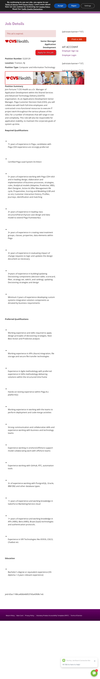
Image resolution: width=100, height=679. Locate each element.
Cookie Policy (44, 7)
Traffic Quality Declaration (31, 9)
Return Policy (10, 615)
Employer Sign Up (70, 50)
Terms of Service (76, 615)
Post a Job (77, 39)
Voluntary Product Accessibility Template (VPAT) (52, 615)
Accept (60, 6)
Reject (73, 6)
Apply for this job (46, 52)
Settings (88, 6)
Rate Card (19, 615)
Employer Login (69, 55)
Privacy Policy (30, 615)
